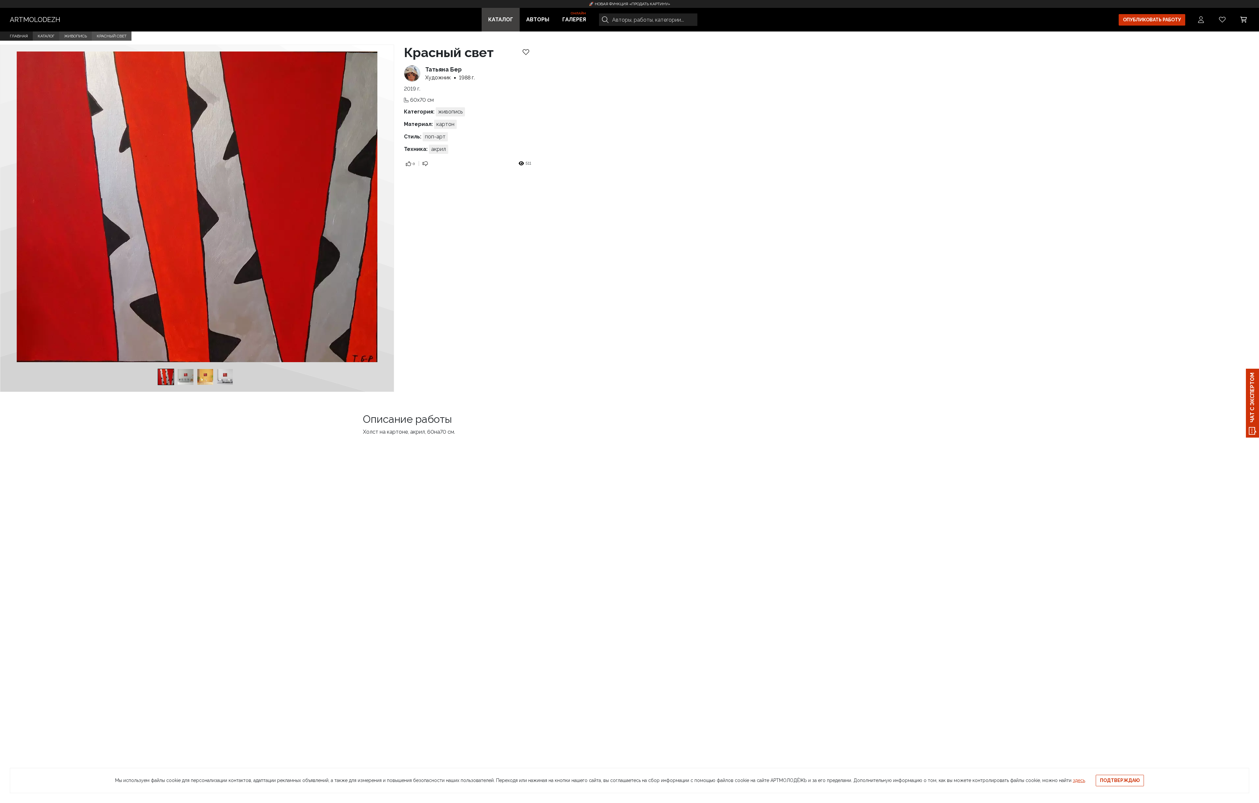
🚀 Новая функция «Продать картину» (629, 4)
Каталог (500, 19)
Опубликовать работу (1152, 19)
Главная (19, 36)
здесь (1079, 780)
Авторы (537, 19)
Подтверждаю (1120, 780)
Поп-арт (435, 137)
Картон (445, 124)
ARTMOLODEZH (35, 20)
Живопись (75, 36)
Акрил (438, 149)
